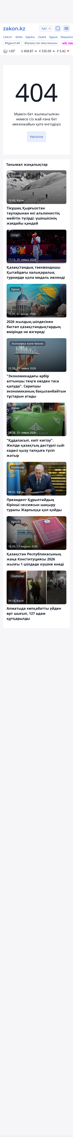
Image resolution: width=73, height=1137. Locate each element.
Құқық (53, 37)
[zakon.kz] (14, 28)
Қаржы (30, 37)
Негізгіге (36, 137)
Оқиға (42, 37)
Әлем (18, 37)
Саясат (7, 37)
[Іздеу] (57, 28)
